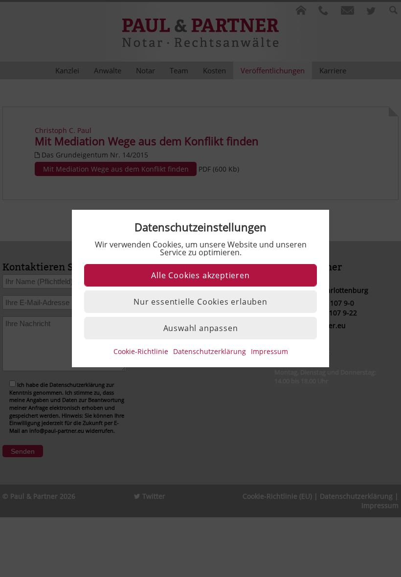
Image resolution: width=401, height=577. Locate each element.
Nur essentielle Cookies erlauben (200, 301)
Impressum (269, 351)
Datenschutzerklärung (209, 351)
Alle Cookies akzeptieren (200, 275)
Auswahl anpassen (200, 328)
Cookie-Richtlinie (140, 351)
